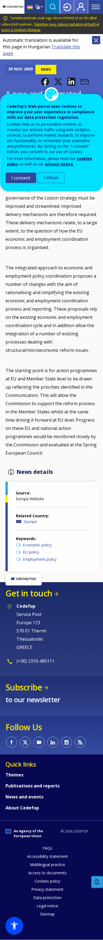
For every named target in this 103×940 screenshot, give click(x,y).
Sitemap (47, 914)
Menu (95, 7)
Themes (14, 775)
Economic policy (37, 545)
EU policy (31, 552)
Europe (30, 521)
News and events (24, 797)
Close (96, 40)
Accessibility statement (47, 856)
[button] (45, 81)
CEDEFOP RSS (80, 742)
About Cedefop (22, 808)
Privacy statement (47, 889)
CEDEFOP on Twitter (25, 742)
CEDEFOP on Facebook (11, 742)
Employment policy (40, 559)
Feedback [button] (97, 882)
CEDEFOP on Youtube (39, 742)
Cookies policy (47, 881)
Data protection (47, 897)
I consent (20, 178)
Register (81, 7)
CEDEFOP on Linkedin (52, 742)
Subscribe (23, 687)
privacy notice (59, 164)
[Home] (13, 7)
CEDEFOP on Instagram (66, 742)
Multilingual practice (47, 864)
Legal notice (47, 905)
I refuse (51, 177)
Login (67, 7)
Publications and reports (32, 786)
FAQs (47, 848)
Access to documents (47, 872)
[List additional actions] (41, 7)
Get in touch (28, 593)
